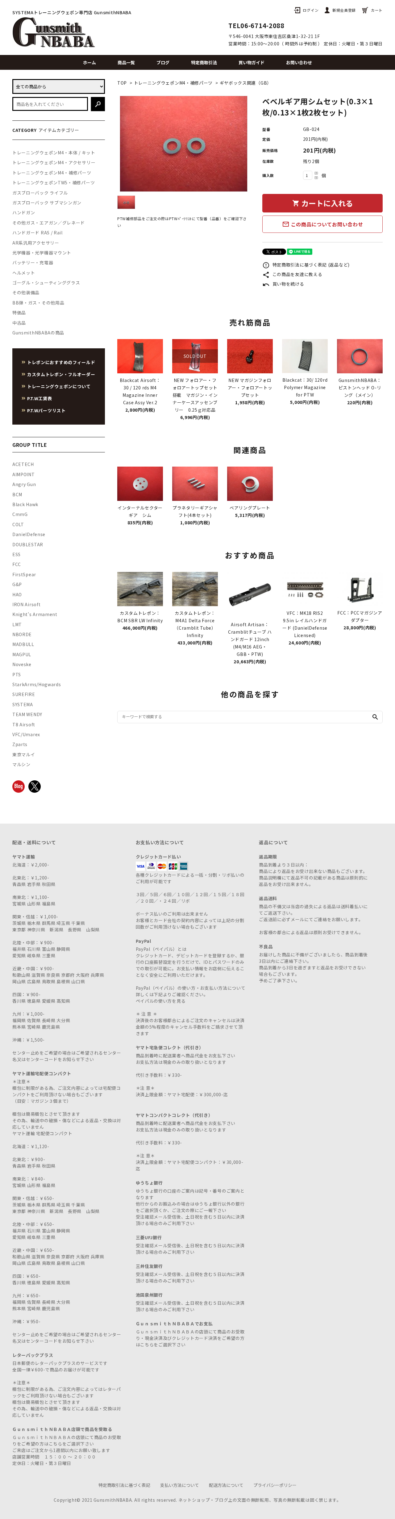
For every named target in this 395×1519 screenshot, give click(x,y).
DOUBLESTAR (27, 544)
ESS (16, 554)
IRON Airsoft (26, 604)
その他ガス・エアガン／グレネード (48, 223)
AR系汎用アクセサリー (35, 243)
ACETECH (23, 464)
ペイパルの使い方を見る (161, 1001)
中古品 (19, 323)
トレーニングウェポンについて (59, 386)
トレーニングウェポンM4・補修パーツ (173, 83)
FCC (16, 564)
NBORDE (22, 634)
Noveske (21, 664)
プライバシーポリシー (275, 1485)
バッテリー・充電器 (32, 262)
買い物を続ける (283, 284)
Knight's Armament (34, 614)
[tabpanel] (183, 144)
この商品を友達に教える (292, 274)
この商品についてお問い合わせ (322, 224)
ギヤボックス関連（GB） (246, 83)
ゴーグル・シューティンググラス (46, 282)
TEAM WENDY (27, 714)
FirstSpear (24, 574)
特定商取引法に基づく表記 (124, 1485)
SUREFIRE (23, 694)
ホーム (89, 62)
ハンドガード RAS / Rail (37, 232)
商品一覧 (126, 62)
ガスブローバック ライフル (40, 193)
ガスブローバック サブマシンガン (46, 202)
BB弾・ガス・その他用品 (38, 303)
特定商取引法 (204, 62)
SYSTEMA (22, 704)
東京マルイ (23, 754)
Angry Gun (24, 484)
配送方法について (226, 1485)
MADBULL (23, 644)
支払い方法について (179, 1485)
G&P (17, 584)
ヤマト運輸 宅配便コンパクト (42, 1133)
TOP (122, 83)
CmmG (20, 514)
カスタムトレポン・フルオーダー (61, 374)
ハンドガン (23, 212)
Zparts (19, 744)
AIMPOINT (23, 474)
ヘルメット (23, 273)
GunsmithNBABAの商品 (38, 332)
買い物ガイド (251, 62)
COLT (18, 524)
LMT (17, 624)
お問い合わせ (299, 62)
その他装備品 (26, 292)
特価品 (19, 312)
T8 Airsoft (23, 724)
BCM (17, 494)
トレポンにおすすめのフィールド (61, 362)
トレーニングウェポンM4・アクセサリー (53, 162)
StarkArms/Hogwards (36, 684)
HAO (17, 594)
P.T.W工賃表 (39, 398)
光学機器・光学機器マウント (41, 253)
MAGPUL (21, 654)
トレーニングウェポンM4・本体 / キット (53, 152)
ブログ (162, 62)
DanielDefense (28, 534)
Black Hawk (25, 504)
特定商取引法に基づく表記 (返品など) (306, 265)
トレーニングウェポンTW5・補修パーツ (53, 182)
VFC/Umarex (26, 734)
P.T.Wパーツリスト (46, 410)
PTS (16, 674)
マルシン (21, 764)
